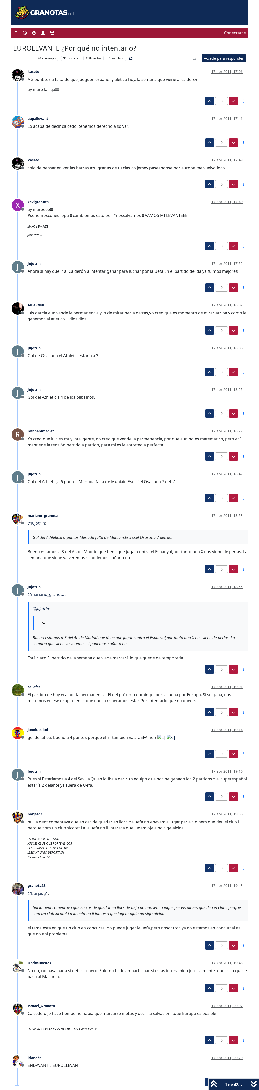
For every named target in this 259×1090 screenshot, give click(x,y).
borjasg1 (35, 814)
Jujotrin (34, 263)
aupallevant (38, 118)
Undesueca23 (39, 962)
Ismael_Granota (41, 1005)
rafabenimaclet (41, 431)
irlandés (34, 1057)
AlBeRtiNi (36, 305)
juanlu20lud (38, 729)
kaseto (33, 71)
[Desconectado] (20, 75)
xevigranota (38, 201)
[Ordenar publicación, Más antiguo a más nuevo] (195, 58)
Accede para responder (224, 58)
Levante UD (23, 58)
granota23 (37, 885)
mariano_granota (43, 515)
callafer (34, 686)
